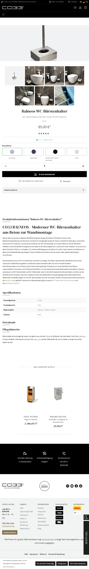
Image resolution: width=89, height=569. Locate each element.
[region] (44, 65)
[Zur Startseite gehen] (23, 7)
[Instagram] (81, 2)
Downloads (42, 521)
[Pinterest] (80, 485)
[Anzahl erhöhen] (83, 165)
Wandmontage (10, 280)
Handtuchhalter (69, 280)
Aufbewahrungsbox (12, 283)
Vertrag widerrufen (10, 532)
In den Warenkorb (46, 174)
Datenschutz (24, 528)
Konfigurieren (62, 563)
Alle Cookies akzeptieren (78, 563)
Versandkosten (48, 539)
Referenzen (42, 518)
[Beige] (77, 152)
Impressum (24, 515)
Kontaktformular (8, 526)
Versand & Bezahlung (56, 554)
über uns (37, 339)
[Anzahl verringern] (5, 165)
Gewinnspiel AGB (26, 511)
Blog (39, 528)
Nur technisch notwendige (45, 563)
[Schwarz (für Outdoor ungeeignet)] (55, 152)
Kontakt (41, 508)
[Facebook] (76, 485)
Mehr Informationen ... (9, 567)
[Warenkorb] (85, 7)
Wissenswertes (43, 525)
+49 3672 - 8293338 (6, 510)
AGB (21, 508)
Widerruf (23, 518)
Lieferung (81, 336)
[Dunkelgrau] (34, 152)
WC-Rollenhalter (57, 280)
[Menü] (3, 15)
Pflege (47, 336)
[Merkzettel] (75, 7)
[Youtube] (72, 485)
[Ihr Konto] (80, 7)
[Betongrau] (12, 152)
